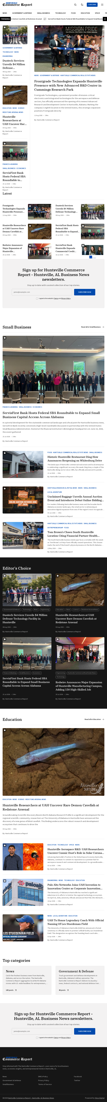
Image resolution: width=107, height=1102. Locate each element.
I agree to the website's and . (55, 298)
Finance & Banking (10, 164)
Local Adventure (54, 492)
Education (85, 13)
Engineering (8, 56)
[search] (75, 5)
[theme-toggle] (82, 5)
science (21, 108)
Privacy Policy (66, 298)
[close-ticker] (105, 19)
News (5, 13)
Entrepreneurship (55, 527)
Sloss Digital (99, 1098)
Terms (56, 298)
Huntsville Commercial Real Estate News (78, 75)
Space (97, 13)
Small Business (43, 13)
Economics (21, 168)
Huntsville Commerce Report (48, 120)
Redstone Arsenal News (13, 112)
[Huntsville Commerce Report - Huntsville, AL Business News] (17, 4)
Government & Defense (22, 13)
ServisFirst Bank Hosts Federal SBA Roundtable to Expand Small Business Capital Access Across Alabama (58, 19)
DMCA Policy (43, 1076)
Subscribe (92, 5)
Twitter (77, 1080)
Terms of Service (45, 1084)
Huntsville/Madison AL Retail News (62, 488)
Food (73, 13)
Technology (60, 13)
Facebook (78, 1076)
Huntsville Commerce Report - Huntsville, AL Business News (31, 1098)
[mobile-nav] (102, 5)
